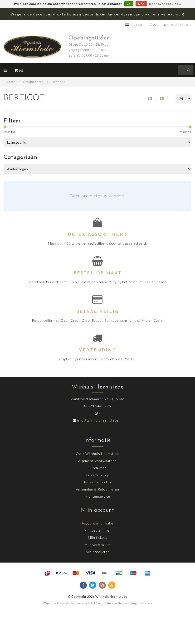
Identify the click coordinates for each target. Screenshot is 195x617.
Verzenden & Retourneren (97, 489)
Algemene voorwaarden (97, 461)
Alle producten (98, 552)
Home (10, 82)
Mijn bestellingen (98, 530)
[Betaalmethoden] (48, 573)
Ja (129, 4)
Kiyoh (148, 603)
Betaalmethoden (97, 482)
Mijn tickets (97, 537)
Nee (141, 4)
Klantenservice (97, 496)
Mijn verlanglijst (97, 545)
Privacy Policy (97, 475)
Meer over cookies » (165, 4)
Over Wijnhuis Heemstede (97, 454)
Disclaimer (97, 468)
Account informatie (97, 523)
